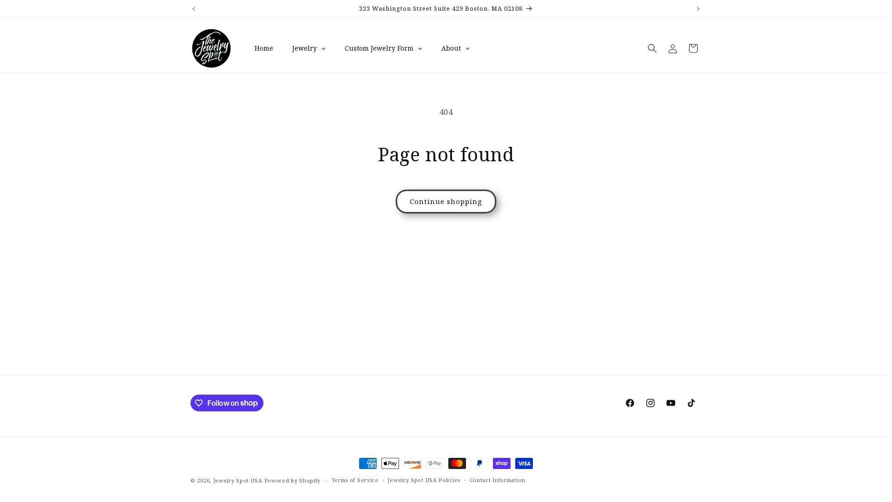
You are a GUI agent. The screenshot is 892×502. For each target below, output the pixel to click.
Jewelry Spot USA (237, 480)
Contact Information (497, 479)
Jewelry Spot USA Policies (423, 479)
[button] (652, 48)
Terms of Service (355, 479)
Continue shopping (446, 201)
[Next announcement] (698, 9)
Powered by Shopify (292, 480)
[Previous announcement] (194, 9)
